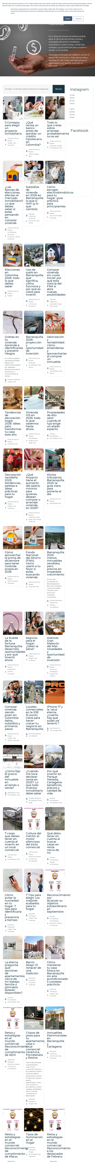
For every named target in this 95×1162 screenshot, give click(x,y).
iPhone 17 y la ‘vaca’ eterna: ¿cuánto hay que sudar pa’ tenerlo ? (55, 715)
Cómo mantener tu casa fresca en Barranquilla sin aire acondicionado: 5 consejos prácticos (57, 973)
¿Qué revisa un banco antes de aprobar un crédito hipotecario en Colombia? (34, 133)
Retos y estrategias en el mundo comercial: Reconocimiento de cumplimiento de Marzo (16, 1145)
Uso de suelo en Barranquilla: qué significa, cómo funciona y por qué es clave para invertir (35, 282)
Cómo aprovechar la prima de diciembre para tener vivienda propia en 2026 (13, 562)
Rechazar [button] (79, 19)
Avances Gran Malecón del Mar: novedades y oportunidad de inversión (55, 649)
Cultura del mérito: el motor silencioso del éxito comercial (33, 840)
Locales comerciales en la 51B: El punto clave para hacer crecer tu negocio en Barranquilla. (35, 718)
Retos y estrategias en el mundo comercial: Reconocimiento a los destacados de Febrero (58, 1145)
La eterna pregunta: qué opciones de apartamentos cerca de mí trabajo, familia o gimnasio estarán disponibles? (15, 977)
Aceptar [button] (67, 19)
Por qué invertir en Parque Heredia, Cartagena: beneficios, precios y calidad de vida (54, 782)
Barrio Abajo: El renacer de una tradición (33, 968)
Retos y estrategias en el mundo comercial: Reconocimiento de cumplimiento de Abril (16, 1044)
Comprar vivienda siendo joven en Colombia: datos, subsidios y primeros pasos (12, 718)
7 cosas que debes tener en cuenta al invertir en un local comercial (12, 842)
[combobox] (27, 89)
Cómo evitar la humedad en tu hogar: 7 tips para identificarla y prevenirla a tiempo (13, 907)
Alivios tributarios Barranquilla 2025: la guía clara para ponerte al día (55, 484)
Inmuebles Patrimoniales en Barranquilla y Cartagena (57, 1039)
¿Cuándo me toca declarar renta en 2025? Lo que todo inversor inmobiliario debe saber (34, 782)
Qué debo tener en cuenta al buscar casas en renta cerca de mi (54, 843)
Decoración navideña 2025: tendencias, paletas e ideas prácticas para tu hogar (13, 486)
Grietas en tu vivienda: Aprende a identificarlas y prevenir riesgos (14, 345)
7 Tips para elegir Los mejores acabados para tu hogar (33, 902)
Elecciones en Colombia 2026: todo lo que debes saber (12, 278)
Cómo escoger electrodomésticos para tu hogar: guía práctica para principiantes (60, 196)
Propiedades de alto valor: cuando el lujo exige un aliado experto (56, 421)
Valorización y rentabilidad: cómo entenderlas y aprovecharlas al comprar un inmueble (57, 349)
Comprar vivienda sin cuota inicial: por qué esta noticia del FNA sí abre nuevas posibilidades (56, 282)
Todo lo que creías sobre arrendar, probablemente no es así (58, 129)
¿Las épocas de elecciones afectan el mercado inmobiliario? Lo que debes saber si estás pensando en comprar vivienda (14, 205)
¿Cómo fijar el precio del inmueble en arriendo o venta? (13, 779)
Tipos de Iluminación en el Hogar (34, 1138)
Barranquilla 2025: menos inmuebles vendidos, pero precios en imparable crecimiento (55, 563)
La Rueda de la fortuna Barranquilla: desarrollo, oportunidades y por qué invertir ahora (15, 649)
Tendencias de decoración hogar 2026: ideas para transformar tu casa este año (13, 423)
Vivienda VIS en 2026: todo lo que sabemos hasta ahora (33, 421)
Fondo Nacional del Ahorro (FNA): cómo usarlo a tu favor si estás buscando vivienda (33, 565)
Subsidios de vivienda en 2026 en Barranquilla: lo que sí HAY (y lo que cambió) (35, 198)
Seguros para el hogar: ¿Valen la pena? (32, 643)
